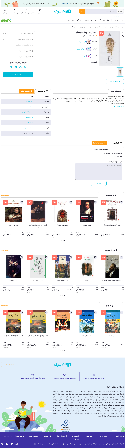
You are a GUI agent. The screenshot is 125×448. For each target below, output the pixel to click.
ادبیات (105, 27)
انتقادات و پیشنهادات (75, 437)
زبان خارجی (71, 20)
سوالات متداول (19, 436)
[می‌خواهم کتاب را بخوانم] (15, 67)
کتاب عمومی (113, 27)
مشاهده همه (5, 195)
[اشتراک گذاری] (122, 33)
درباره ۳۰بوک (120, 436)
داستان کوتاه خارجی (95, 27)
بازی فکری (79, 20)
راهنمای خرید (33, 436)
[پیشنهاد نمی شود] (25, 67)
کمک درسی (98, 20)
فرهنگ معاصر (81, 56)
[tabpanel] (26, 115)
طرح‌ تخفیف (47, 436)
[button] (3, 220)
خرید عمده (89, 436)
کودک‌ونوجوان (88, 20)
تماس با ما (103, 436)
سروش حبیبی (81, 49)
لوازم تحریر (106, 20)
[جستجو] (82, 11)
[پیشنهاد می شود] (20, 67)
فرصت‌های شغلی (61, 436)
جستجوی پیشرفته (117, 16)
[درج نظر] (122, 36)
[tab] (43, 91)
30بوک (122, 27)
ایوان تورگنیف (81, 41)
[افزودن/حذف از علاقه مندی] (121, 202)
